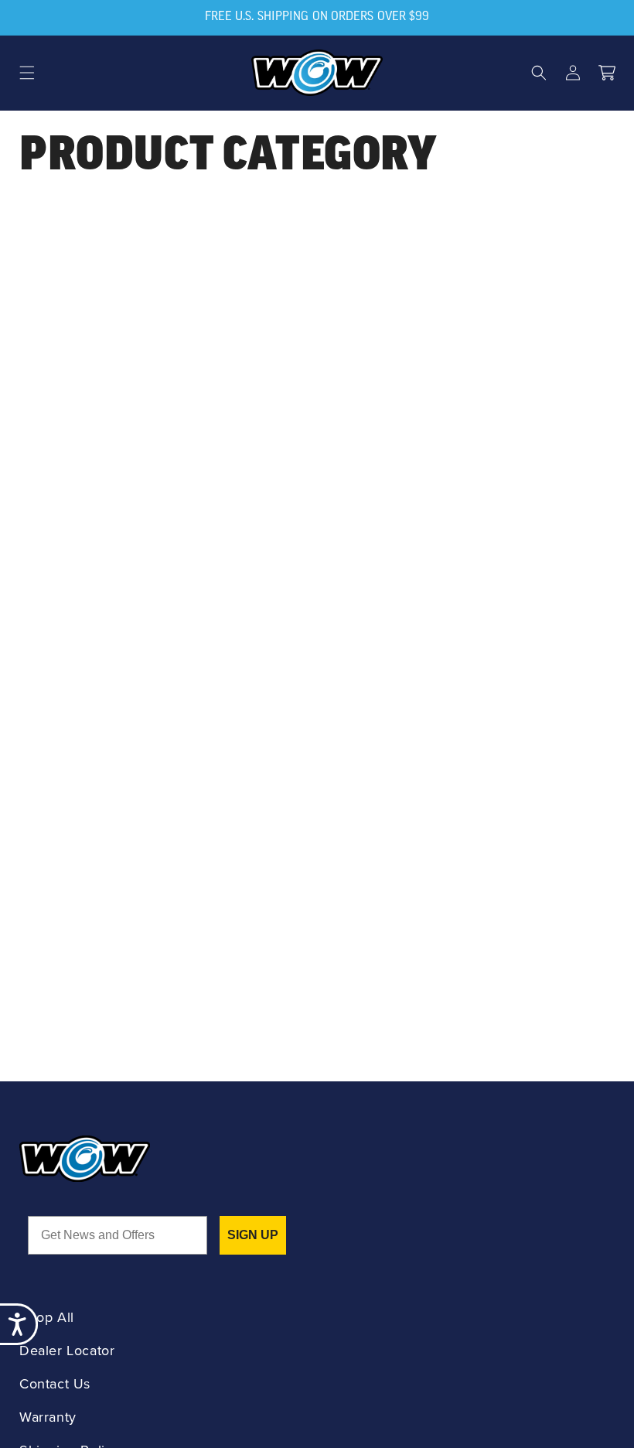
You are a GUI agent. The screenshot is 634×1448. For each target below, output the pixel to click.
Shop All (46, 1318)
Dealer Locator (66, 1351)
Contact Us (54, 1384)
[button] (27, 73)
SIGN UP (252, 1234)
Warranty (48, 1417)
